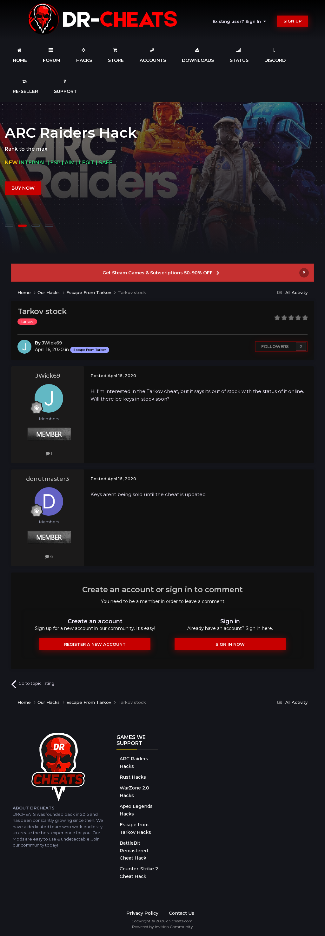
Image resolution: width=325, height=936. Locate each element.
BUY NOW (23, 188)
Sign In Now (230, 644)
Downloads (198, 60)
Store (116, 60)
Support (65, 91)
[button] (303, 178)
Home (20, 60)
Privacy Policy (142, 913)
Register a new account (95, 644)
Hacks (84, 60)
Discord (275, 60)
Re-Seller (25, 91)
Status (239, 60)
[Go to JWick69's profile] (24, 347)
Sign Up (292, 20)
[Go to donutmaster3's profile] (49, 501)
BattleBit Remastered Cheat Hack (134, 850)
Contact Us (181, 913)
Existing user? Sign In (238, 21)
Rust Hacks (133, 777)
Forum (51, 60)
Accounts (153, 60)
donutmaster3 (47, 478)
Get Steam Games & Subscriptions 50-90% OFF (158, 273)
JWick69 (52, 343)
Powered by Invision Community (162, 926)
